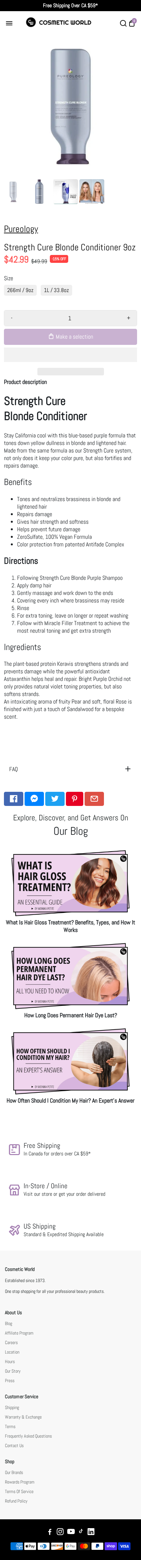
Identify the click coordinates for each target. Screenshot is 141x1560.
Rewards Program (19, 1482)
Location (12, 1352)
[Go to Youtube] (71, 1532)
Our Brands (14, 1472)
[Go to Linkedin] (91, 1532)
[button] (70, 355)
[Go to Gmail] (94, 799)
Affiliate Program (19, 1333)
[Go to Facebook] (13, 799)
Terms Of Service (19, 1491)
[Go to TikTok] (81, 1532)
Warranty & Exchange (23, 1417)
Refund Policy (16, 1501)
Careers (11, 1342)
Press (9, 1380)
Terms (10, 1426)
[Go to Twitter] (55, 799)
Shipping (12, 1407)
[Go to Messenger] (34, 799)
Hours (10, 1361)
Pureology (21, 229)
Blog (8, 1323)
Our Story (13, 1371)
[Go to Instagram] (60, 1532)
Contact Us (14, 1445)
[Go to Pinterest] (74, 799)
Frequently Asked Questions (28, 1436)
